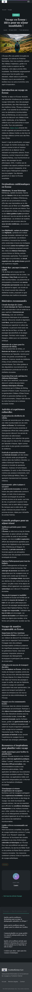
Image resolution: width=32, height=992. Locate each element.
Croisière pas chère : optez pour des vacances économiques (15, 952)
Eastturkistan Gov (16, 969)
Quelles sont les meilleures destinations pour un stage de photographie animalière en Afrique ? (15, 919)
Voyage (10, 9)
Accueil (4, 9)
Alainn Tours (14, 128)
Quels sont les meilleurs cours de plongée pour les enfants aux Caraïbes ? (16, 927)
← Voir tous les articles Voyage (12, 896)
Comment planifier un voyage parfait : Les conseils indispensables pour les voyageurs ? (16, 935)
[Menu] (28, 1)
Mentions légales (13, 981)
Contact (22, 981)
